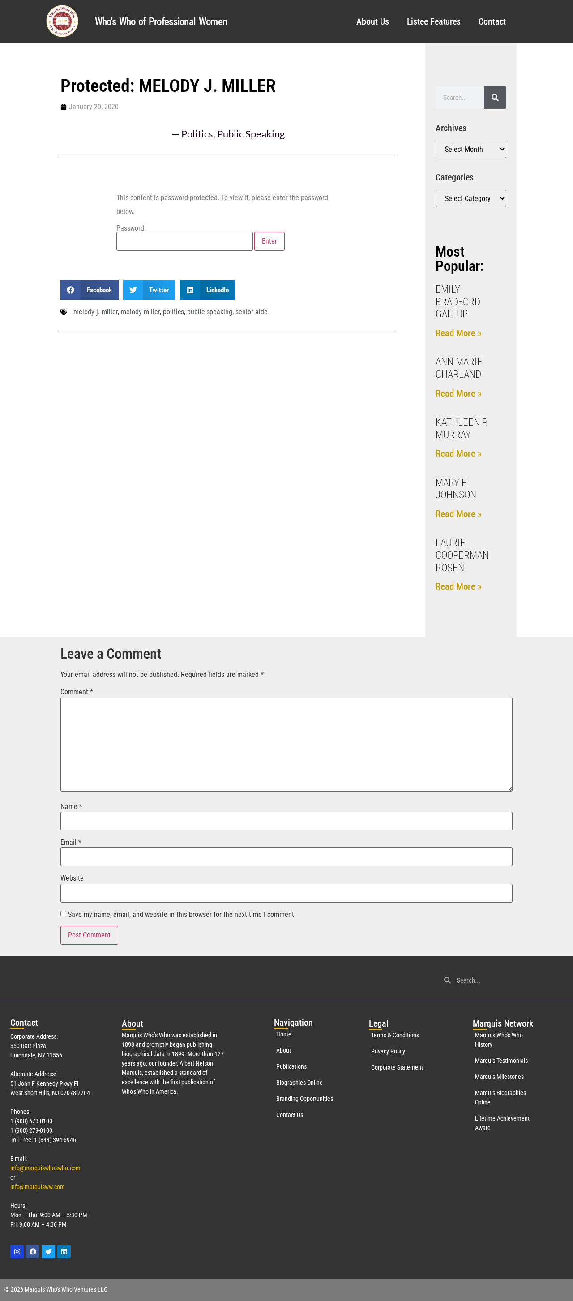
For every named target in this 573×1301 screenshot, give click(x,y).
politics (173, 312)
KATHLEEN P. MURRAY (462, 428)
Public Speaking (251, 134)
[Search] (495, 97)
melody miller (140, 312)
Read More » (459, 333)
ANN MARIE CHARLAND (459, 368)
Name (71, 806)
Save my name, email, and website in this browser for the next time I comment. (182, 914)
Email (70, 842)
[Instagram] (17, 1251)
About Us (372, 21)
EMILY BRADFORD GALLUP (458, 301)
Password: (131, 228)
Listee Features (434, 21)
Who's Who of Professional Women (161, 22)
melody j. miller (95, 312)
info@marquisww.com (37, 1186)
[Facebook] (32, 1251)
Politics (197, 134)
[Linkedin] (64, 1251)
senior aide (251, 312)
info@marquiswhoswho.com (45, 1168)
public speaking (209, 312)
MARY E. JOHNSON (456, 489)
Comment (76, 692)
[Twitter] (48, 1251)
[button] (89, 290)
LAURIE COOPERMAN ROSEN (462, 555)
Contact (492, 21)
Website (72, 878)
